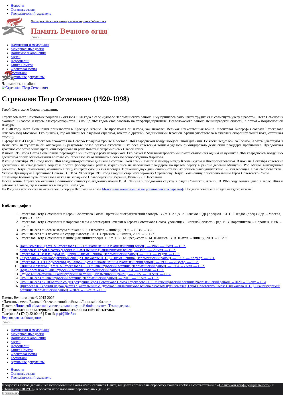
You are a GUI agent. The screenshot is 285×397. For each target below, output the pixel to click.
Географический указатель (31, 13)
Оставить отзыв (23, 9)
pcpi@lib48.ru (66, 314)
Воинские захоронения (28, 53)
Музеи (15, 57)
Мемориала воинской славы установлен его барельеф (142, 189)
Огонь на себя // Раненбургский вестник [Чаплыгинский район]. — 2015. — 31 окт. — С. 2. (89, 278)
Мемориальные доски (27, 49)
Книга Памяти (22, 65)
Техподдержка (119, 305)
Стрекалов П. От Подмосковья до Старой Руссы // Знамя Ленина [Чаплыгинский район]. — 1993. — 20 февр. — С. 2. (109, 262)
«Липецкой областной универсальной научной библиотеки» (60, 305)
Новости (17, 5)
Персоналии (20, 61)
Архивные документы (28, 77)
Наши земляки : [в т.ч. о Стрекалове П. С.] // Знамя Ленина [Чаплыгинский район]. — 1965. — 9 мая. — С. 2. (103, 246)
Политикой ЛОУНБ (19, 389)
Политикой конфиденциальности (244, 385)
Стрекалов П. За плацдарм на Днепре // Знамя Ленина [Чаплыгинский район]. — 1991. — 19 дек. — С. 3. (100, 254)
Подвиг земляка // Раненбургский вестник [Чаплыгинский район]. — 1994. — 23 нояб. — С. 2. (92, 270)
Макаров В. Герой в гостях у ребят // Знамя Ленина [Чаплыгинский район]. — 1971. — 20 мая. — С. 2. (98, 250)
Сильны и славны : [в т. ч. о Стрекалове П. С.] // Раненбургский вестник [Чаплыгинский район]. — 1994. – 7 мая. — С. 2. (112, 266)
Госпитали (19, 73)
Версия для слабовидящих (22, 318)
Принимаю (10, 393)
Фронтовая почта (24, 69)
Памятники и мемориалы (30, 45)
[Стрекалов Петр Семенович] (25, 88)
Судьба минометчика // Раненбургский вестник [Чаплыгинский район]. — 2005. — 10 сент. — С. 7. (95, 274)
